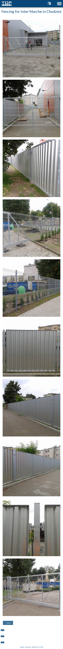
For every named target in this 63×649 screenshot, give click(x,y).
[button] (2, 630)
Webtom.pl (35, 647)
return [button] (8, 623)
